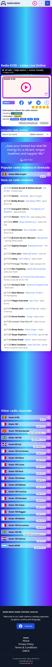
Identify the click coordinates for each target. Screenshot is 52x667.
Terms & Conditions (26, 647)
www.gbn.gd (32, 123)
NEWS (23, 119)
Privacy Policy (26, 644)
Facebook (44, 123)
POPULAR (14, 119)
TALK (30, 119)
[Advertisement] (26, 33)
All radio (8, 70)
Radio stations (20, 70)
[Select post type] (39, 134)
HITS (36, 119)
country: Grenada (36, 70)
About (26, 640)
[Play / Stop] (34, 3)
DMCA (26, 650)
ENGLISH (18, 116)
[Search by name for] (26, 134)
